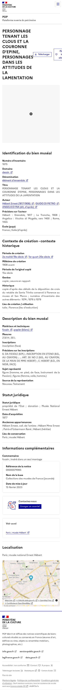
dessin (5, 172)
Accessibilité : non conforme (14, 665)
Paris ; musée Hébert (16, 532)
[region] (31, 583)
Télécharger (44, 54)
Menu (58, 4)
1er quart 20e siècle (39, 256)
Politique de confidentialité (28, 680)
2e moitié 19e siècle (13, 256)
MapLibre (8, 600)
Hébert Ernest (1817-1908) (16, 203)
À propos (46, 665)
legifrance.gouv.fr (11, 657)
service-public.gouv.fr (30, 651)
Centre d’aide (47, 670)
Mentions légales (9, 680)
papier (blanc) (21, 329)
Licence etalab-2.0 (17, 686)
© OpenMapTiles (44, 600)
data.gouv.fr (31, 657)
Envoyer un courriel (30, 506)
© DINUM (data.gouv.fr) (26, 600)
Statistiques (29, 670)
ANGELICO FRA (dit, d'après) (18, 207)
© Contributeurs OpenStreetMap (17, 603)
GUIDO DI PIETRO (45, 203)
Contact (33, 665)
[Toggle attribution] (56, 600)
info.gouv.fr (8, 651)
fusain (5, 329)
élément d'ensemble (13, 180)
